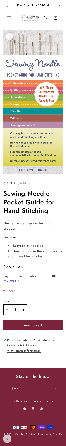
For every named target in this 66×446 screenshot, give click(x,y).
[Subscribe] (54, 389)
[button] (9, 18)
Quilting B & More (26, 434)
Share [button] (11, 291)
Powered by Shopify (50, 434)
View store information (24, 351)
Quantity (9, 301)
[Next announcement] (59, 5)
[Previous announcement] (7, 5)
